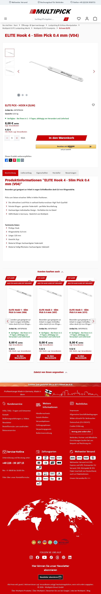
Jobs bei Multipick (78, 591)
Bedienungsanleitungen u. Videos (15, 419)
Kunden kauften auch (49, 272)
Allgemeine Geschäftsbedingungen (84, 415)
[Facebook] (37, 557)
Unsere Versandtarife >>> (80, 478)
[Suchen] (66, 19)
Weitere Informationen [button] (50, 405)
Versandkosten (45, 585)
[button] (66, 148)
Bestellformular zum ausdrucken (15, 427)
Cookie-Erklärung (77, 426)
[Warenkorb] (95, 18)
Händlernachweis (43, 414)
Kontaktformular (22, 477)
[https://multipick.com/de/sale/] (50, 385)
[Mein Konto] (87, 18)
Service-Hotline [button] (15, 451)
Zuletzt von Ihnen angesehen (49, 372)
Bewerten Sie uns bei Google (57, 591)
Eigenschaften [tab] (42, 173)
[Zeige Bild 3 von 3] (27, 95)
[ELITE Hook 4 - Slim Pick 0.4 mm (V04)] (56, 71)
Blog (88, 591)
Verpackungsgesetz (43, 429)
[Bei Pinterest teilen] (14, 160)
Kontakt (5, 415)
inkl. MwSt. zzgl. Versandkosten (16, 132)
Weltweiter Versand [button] (85, 451)
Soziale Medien (42, 417)
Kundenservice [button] (14, 404)
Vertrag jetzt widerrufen (81, 432)
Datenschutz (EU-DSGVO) (80, 422)
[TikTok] (51, 557)
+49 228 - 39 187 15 (13, 463)
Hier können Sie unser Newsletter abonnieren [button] (50, 568)
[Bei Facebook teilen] (6, 160)
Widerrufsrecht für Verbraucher (82, 418)
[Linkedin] (70, 557)
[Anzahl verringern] (7, 138)
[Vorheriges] (18, 71)
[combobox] (48, 19)
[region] (50, 71)
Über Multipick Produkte (21, 591)
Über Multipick (39, 591)
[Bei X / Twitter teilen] (10, 160)
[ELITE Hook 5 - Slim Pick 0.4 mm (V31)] (80, 292)
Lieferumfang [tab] (26, 173)
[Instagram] (31, 557)
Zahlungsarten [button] (49, 451)
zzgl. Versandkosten (12, 126)
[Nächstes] (94, 71)
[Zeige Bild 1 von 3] (19, 95)
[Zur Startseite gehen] (50, 11)
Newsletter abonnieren (49, 577)
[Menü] (5, 18)
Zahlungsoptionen (43, 425)
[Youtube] (44, 557)
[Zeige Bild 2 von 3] (23, 95)
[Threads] (57, 557)
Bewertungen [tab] (71, 173)
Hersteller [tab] (57, 173)
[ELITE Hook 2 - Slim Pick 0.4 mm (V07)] (50, 292)
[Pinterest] (63, 557)
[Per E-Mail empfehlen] (22, 160)
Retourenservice (9, 430)
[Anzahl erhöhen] (16, 138)
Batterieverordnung (44, 433)
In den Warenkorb (20, 357)
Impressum (74, 411)
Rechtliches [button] (81, 404)
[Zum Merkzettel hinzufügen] (93, 104)
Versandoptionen (43, 421)
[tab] (10, 173)
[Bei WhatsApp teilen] (18, 160)
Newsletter (6, 423)
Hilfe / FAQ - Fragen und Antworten (16, 411)
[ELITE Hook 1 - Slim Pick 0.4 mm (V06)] (20, 292)
